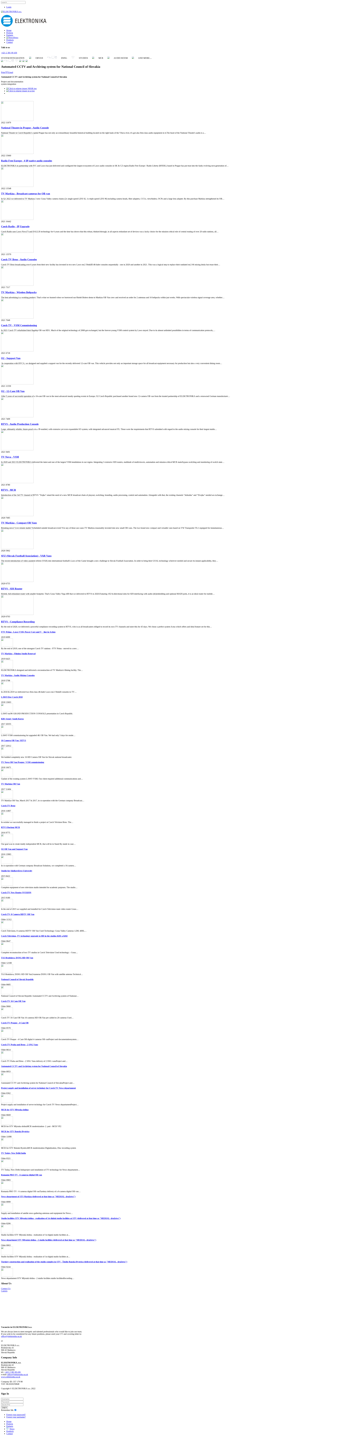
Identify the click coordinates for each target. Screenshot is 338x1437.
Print (3, 72)
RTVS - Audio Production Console (20, 424)
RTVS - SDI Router (11, 588)
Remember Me (7, 1410)
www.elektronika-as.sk (10, 1377)
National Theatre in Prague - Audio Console (25, 127)
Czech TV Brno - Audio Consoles (19, 259)
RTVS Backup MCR (10, 827)
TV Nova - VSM (10, 457)
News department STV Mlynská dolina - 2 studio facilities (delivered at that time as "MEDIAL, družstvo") (48, 1240)
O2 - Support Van (10, 358)
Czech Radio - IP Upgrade (15, 226)
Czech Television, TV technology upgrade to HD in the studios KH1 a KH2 (34, 936)
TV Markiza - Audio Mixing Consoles (18, 675)
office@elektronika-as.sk (11, 1336)
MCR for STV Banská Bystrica (15, 1131)
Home (8, 30)
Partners (9, 35)
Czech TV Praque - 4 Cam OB (15, 1023)
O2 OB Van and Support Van (14, 849)
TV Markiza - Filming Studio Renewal (18, 653)
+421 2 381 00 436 (9, 53)
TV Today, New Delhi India (13, 1153)
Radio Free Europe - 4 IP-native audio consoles (26, 160)
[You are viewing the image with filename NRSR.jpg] (21, 88)
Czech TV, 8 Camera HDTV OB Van (17, 914)
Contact (9, 42)
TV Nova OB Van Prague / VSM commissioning (22, 762)
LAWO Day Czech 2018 (12, 697)
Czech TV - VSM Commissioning (19, 325)
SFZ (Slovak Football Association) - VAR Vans (26, 555)
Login (8, 7)
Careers (4, 1291)
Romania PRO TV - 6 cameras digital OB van (21, 1175)
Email (10, 72)
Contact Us (5, 1288)
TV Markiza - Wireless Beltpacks (19, 292)
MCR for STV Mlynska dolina (15, 1110)
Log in (4, 1407)
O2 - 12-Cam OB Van (13, 391)
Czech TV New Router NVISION (16, 892)
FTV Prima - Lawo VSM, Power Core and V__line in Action (28, 632)
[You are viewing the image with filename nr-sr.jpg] (20, 91)
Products (10, 40)
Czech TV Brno (8, 806)
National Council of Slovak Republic (17, 979)
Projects (9, 33)
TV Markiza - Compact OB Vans (19, 522)
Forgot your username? (16, 1417)
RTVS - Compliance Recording (18, 621)
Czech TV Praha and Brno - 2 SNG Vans (19, 1044)
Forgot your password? (16, 1415)
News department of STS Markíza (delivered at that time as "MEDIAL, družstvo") (38, 1196)
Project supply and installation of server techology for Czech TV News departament (38, 1088)
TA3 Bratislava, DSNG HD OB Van (17, 958)
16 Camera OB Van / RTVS (13, 740)
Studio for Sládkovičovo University (16, 871)
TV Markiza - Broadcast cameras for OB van (25, 193)
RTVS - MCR (8, 490)
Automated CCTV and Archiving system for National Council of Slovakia (34, 1066)
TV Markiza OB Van (10, 784)
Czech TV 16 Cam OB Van (13, 1001)
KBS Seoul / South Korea (12, 719)
